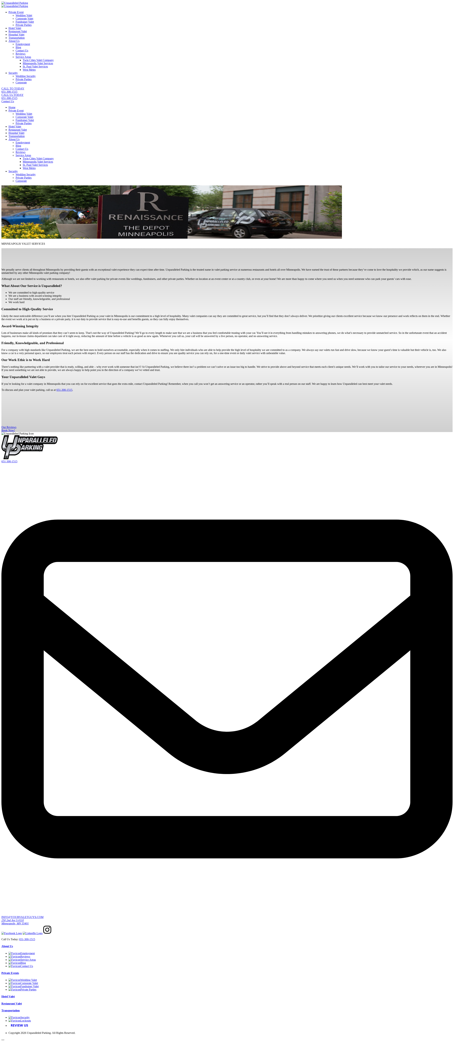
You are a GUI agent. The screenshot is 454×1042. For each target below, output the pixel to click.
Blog (18, 47)
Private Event (16, 12)
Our (8, 427)
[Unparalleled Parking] (14, 2)
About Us (14, 40)
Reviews (20, 53)
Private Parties (24, 24)
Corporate (21, 82)
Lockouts (25, 1020)
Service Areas (23, 56)
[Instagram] (47, 933)
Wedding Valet (24, 15)
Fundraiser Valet (25, 21)
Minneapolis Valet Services (38, 63)
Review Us (19, 1025)
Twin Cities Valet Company (38, 60)
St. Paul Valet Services (35, 66)
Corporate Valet (24, 18)
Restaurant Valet (18, 31)
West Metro (29, 69)
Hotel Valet (15, 28)
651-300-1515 (9, 461)
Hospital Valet (16, 34)
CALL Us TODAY (12, 96)
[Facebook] (11, 933)
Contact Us (22, 50)
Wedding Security (26, 76)
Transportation (17, 37)
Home (12, 107)
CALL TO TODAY (12, 90)
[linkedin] (33, 933)
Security (13, 72)
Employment (23, 44)
